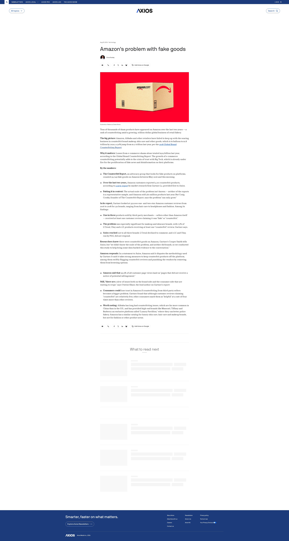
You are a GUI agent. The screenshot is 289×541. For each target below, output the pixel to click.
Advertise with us (172, 519)
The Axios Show (70, 2)
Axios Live (57, 2)
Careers (169, 522)
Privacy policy (204, 515)
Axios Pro (45, 2)
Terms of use (204, 519)
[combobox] (32, 2)
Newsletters (17, 2)
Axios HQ (187, 522)
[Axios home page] (7, 2)
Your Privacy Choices (206, 522)
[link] (102, 65)
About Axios (170, 515)
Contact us (170, 526)
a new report (122, 186)
